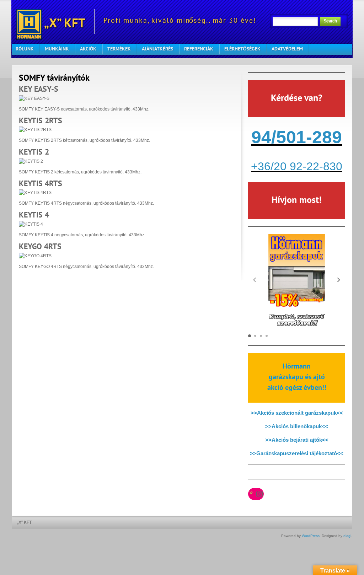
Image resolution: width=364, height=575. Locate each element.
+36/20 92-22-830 (296, 166)
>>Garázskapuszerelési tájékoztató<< (296, 453)
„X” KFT (63, 24)
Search (330, 21)
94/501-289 (296, 137)
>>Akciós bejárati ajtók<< (296, 440)
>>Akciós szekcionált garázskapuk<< (297, 413)
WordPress (311, 536)
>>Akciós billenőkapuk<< (296, 426)
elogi (347, 536)
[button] (339, 279)
